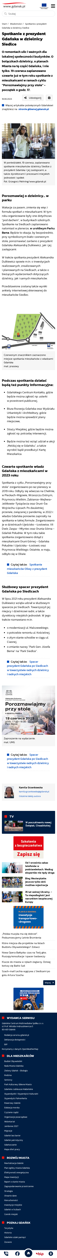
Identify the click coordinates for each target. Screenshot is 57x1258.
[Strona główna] (6, 1254)
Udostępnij (35, 98)
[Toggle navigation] (53, 6)
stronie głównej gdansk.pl (34, 109)
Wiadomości (16, 24)
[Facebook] (17, 1254)
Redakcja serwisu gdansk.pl (16, 1035)
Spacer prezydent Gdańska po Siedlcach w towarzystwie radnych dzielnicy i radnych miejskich (28, 668)
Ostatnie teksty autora (30, 796)
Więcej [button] (48, 982)
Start (4, 24)
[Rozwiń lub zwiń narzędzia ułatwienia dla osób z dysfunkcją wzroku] (51, 1254)
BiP (5, 1044)
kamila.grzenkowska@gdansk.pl (34, 791)
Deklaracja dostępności (14, 1039)
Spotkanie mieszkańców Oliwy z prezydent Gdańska (27, 568)
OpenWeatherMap (30, 1049)
